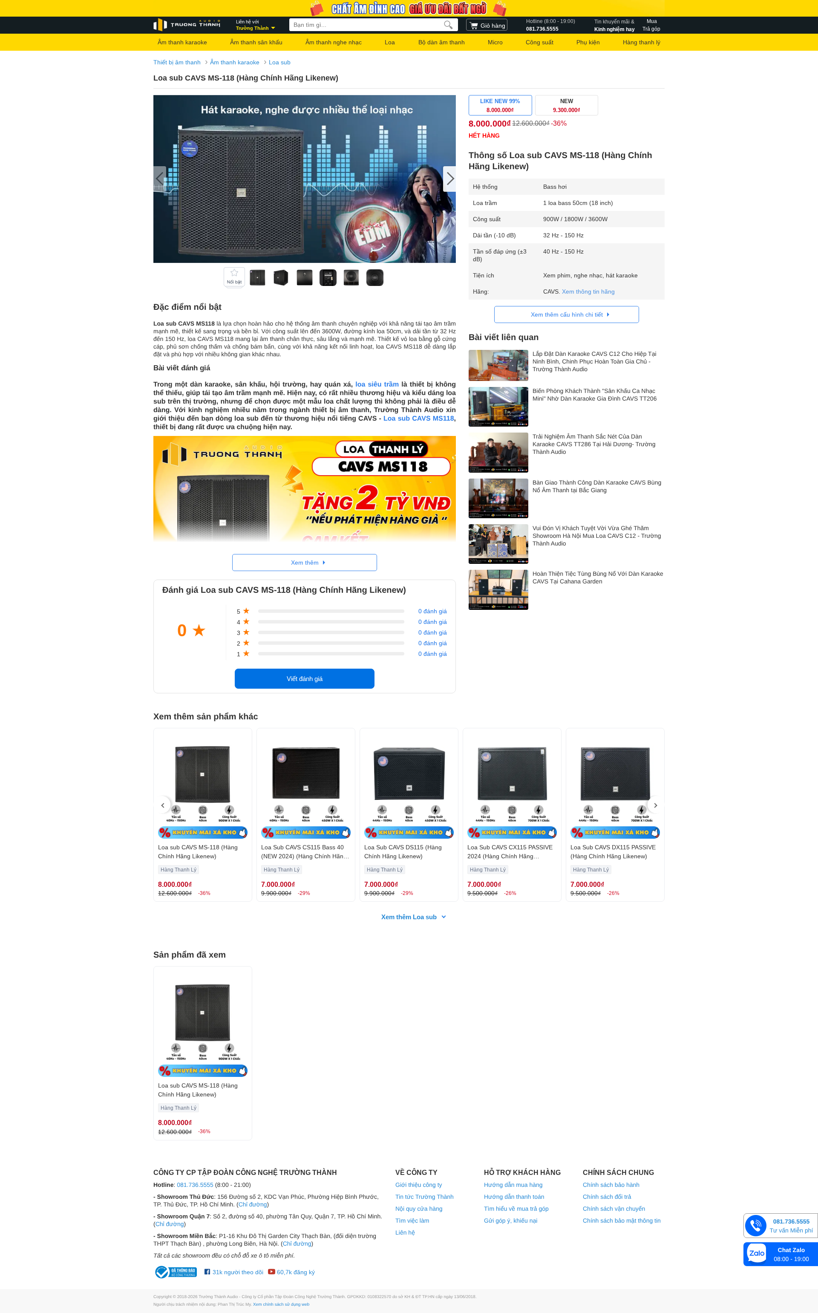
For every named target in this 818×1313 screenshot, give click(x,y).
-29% (304, 893)
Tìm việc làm (412, 1220)
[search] (448, 24)
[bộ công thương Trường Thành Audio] (176, 1272)
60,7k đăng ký (295, 1272)
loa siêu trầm (377, 384)
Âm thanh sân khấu (256, 42)
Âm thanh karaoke (182, 42)
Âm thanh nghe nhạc (333, 42)
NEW (566, 105)
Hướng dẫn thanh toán (514, 1196)
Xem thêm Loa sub (409, 917)
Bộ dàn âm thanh (441, 42)
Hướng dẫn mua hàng (513, 1184)
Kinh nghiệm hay (614, 25)
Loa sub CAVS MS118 (418, 418)
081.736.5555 (550, 25)
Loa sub (280, 62)
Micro (495, 42)
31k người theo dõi (237, 1272)
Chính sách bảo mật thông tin (622, 1220)
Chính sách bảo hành (611, 1184)
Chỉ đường (253, 1204)
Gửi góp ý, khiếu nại (510, 1220)
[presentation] (161, 804)
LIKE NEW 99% (500, 105)
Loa (390, 42)
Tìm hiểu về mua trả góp (516, 1208)
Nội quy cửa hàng (419, 1208)
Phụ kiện (588, 42)
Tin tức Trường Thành (424, 1196)
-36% (559, 123)
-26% (510, 893)
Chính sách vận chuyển (614, 1208)
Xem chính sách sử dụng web (281, 1304)
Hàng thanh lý (641, 42)
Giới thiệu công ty (418, 1184)
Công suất (539, 42)
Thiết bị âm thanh (177, 62)
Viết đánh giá (305, 678)
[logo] (187, 25)
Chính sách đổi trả (607, 1196)
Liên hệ (405, 1232)
